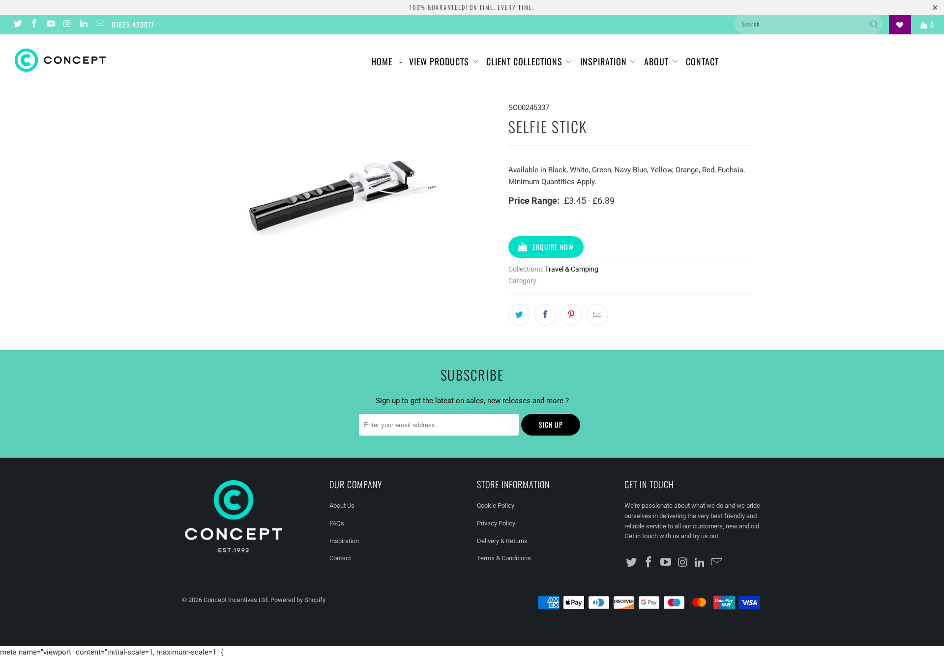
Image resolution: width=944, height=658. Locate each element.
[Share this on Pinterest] (571, 315)
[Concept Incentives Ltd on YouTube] (50, 24)
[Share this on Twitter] (519, 315)
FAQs (336, 523)
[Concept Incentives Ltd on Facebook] (34, 24)
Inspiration (604, 61)
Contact (702, 61)
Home (381, 61)
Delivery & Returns (502, 541)
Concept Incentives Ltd (235, 599)
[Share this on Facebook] (545, 315)
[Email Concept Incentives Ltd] (100, 24)
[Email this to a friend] (597, 315)
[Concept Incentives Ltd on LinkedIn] (83, 24)
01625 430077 (133, 24)
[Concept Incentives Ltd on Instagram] (67, 24)
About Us (341, 505)
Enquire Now (553, 247)
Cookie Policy (495, 505)
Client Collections (525, 61)
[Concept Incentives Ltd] (80, 60)
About (657, 61)
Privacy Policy (496, 523)
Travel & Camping (571, 269)
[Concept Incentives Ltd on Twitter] (17, 24)
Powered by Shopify (297, 599)
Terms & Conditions (504, 558)
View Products (440, 61)
